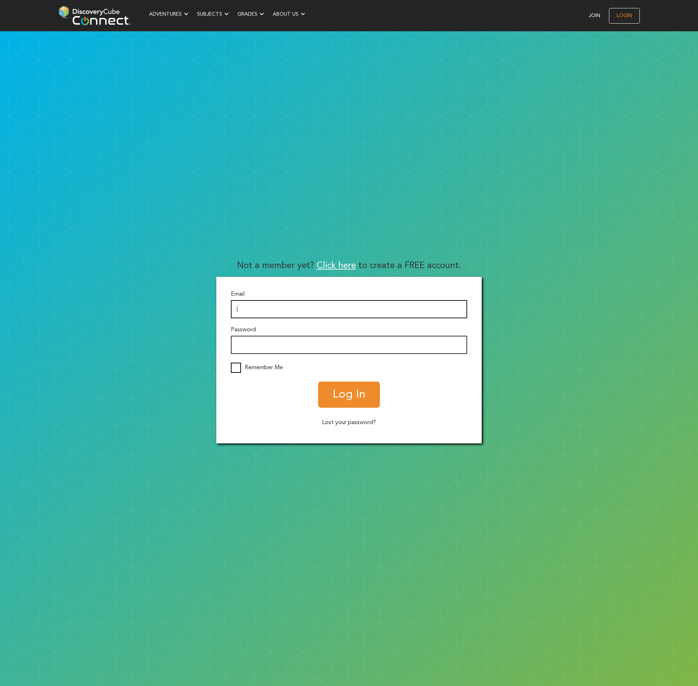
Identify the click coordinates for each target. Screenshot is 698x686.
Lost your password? (349, 423)
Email (238, 294)
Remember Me (264, 368)
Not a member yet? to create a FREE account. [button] (349, 266)
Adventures (165, 14)
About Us (285, 14)
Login (624, 15)
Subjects (209, 14)
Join (594, 15)
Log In (349, 394)
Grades (247, 14)
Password (243, 330)
